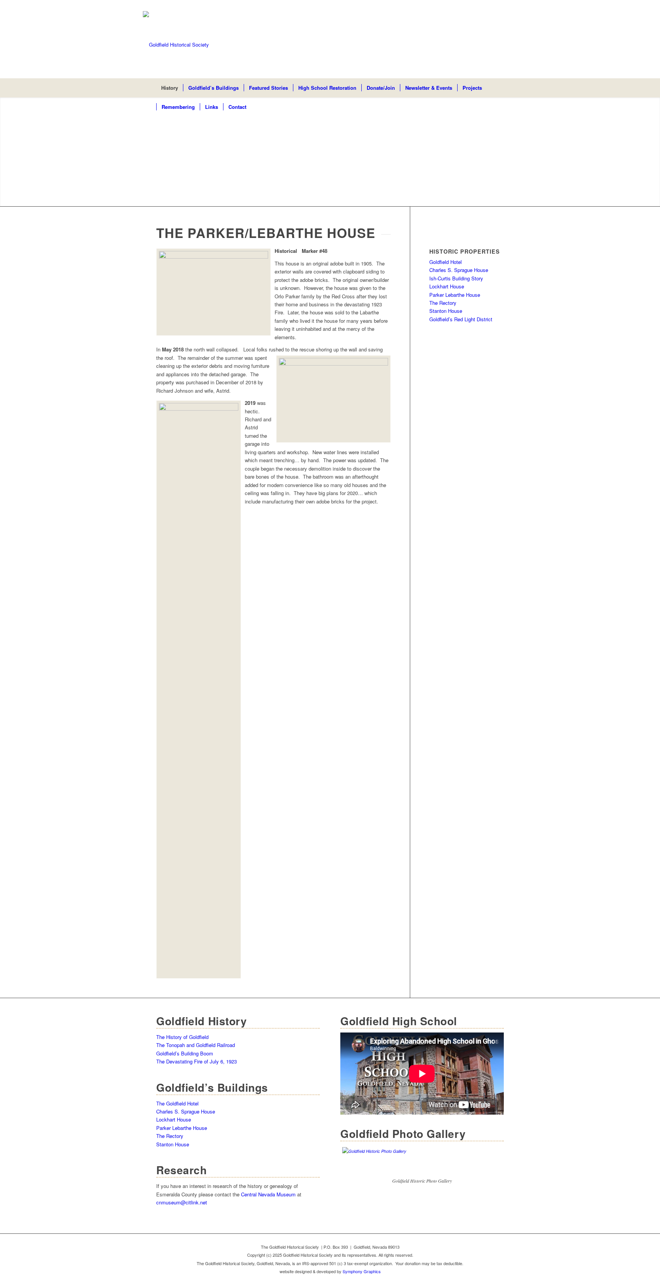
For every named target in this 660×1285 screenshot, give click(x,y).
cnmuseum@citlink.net (181, 1202)
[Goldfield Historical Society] (330, 44)
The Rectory (442, 302)
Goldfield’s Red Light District (460, 319)
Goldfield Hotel (445, 261)
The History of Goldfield (182, 1037)
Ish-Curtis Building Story (456, 278)
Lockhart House (446, 286)
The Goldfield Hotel (177, 1103)
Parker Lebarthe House (454, 294)
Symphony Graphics (362, 1271)
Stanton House (445, 310)
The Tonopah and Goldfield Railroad (195, 1045)
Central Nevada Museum (268, 1194)
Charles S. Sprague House (458, 270)
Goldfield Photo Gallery (403, 1133)
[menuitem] (169, 87)
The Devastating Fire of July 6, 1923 (196, 1061)
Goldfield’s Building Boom (184, 1053)
